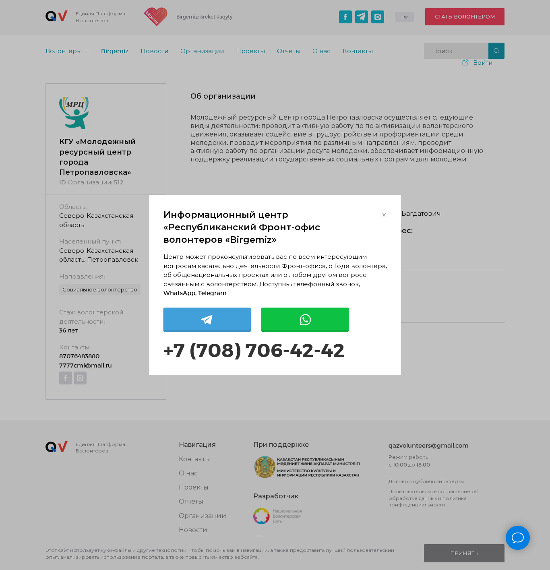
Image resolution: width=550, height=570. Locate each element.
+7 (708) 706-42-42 (254, 349)
